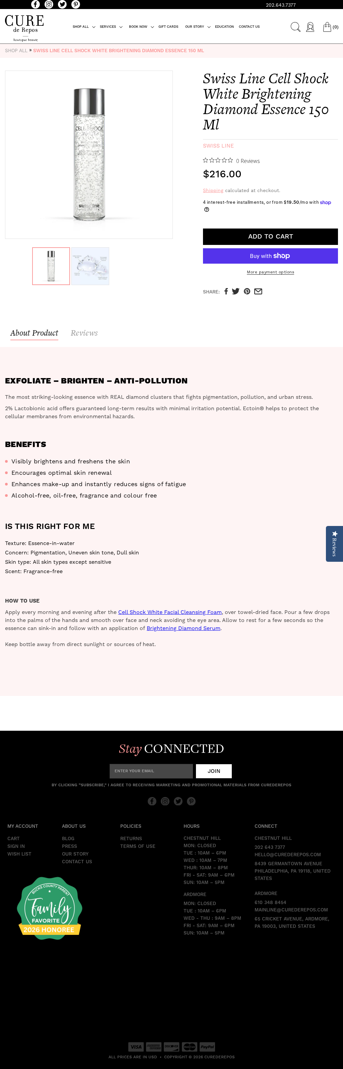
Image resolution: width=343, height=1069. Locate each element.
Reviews (84, 333)
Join (214, 771)
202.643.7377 (281, 5)
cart (13, 839)
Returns (131, 839)
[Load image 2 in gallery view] (90, 266)
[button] (84, 27)
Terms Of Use (137, 846)
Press (69, 846)
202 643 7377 (270, 847)
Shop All (16, 50)
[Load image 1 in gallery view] (51, 266)
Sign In (16, 846)
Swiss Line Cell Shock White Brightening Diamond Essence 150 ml (118, 51)
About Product (34, 333)
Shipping (213, 190)
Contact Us (77, 862)
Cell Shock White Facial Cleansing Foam (170, 612)
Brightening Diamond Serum (183, 628)
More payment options (270, 272)
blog (68, 839)
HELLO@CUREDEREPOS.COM (288, 855)
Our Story (75, 854)
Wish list (19, 854)
